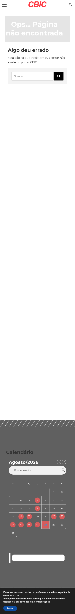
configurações (42, 601)
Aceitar (10, 608)
